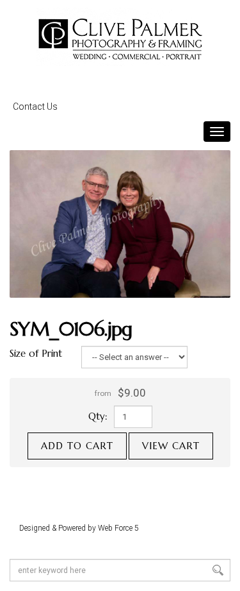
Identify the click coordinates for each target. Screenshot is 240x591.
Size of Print (36, 353)
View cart (171, 446)
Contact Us (35, 106)
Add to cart (77, 446)
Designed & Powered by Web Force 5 (79, 528)
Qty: (98, 416)
